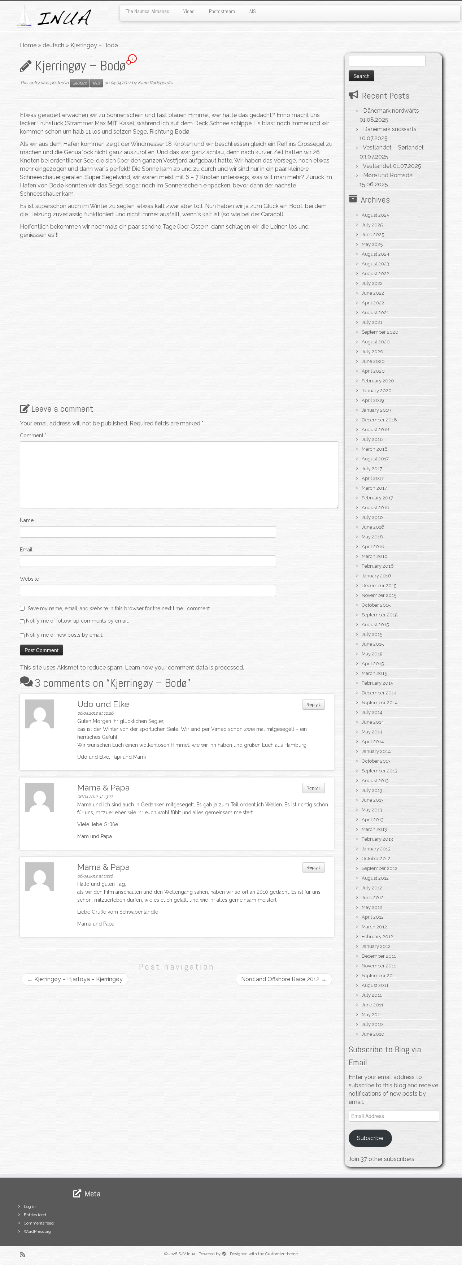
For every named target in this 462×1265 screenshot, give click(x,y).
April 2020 (373, 371)
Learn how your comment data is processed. (184, 667)
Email (26, 550)
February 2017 (377, 498)
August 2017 (375, 459)
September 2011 (379, 975)
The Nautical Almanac (147, 11)
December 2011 (379, 956)
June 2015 (373, 644)
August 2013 (375, 780)
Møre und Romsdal (388, 175)
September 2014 (380, 702)
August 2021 (375, 312)
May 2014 (372, 732)
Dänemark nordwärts (391, 110)
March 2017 (374, 488)
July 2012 (372, 888)
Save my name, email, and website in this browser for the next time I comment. (119, 608)
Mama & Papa (103, 787)
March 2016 (375, 556)
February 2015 (377, 683)
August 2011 (375, 985)
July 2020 (372, 351)
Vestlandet (377, 166)
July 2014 (372, 712)
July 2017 (372, 468)
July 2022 (372, 283)
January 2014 (376, 751)
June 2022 (373, 293)
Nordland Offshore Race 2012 (284, 979)
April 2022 (373, 303)
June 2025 (373, 234)
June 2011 (372, 1005)
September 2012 (379, 868)
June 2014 (373, 722)
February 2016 (378, 566)
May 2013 (372, 810)
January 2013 (376, 849)
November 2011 (379, 966)
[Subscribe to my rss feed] (25, 1254)
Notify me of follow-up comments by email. (77, 621)
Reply (313, 704)
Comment (33, 435)
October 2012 (376, 858)
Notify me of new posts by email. (64, 635)
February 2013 (377, 839)
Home (28, 45)
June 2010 (373, 1034)
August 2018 (375, 429)
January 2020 (377, 390)
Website (29, 579)
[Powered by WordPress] (224, 1252)
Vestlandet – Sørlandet (393, 147)
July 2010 (372, 1024)
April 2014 (373, 741)
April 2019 (373, 400)
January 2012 (376, 946)
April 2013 (373, 819)
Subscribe (370, 1138)
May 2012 (372, 907)
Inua (96, 83)
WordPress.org (37, 1231)
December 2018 (379, 420)
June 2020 (373, 361)
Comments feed (39, 1223)
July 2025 (372, 225)
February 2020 (378, 381)
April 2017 (373, 478)
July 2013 (372, 790)
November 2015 (379, 595)
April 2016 (373, 546)
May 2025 (372, 244)
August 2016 (375, 507)
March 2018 (375, 449)
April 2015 (373, 663)
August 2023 (375, 264)
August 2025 (375, 215)
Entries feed (35, 1215)
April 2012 (373, 917)
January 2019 (376, 410)
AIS (252, 11)
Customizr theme (281, 1254)
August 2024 (375, 254)
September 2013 (379, 771)
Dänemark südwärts (390, 129)
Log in (30, 1206)
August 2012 (375, 878)
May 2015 (372, 654)
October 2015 (376, 605)
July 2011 (372, 995)
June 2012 (373, 897)
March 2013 (374, 829)
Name (27, 520)
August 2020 (376, 342)
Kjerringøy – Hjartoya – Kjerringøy (75, 979)
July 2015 (372, 634)
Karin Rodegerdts (155, 82)
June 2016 (373, 527)
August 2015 (375, 624)
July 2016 (372, 517)
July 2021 (372, 322)
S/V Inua (186, 1254)
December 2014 (379, 693)
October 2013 (376, 761)
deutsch (53, 45)
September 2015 (379, 615)
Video (189, 11)
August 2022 (375, 273)
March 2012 (374, 927)
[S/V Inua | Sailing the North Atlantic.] (53, 16)
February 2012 (377, 936)
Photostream (222, 11)
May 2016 (372, 537)
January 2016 (376, 576)
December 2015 (379, 585)
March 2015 (374, 673)
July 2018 (372, 439)
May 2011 (372, 1014)
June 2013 (373, 800)
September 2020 (380, 332)
